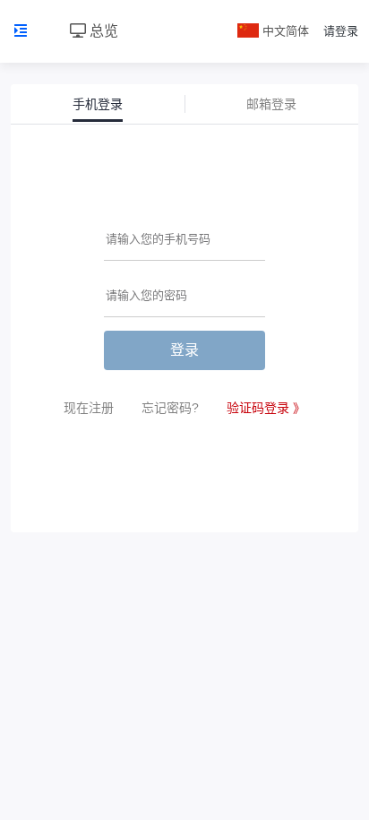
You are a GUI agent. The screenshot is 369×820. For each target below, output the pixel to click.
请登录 (340, 31)
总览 (102, 31)
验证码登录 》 (266, 408)
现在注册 (89, 408)
